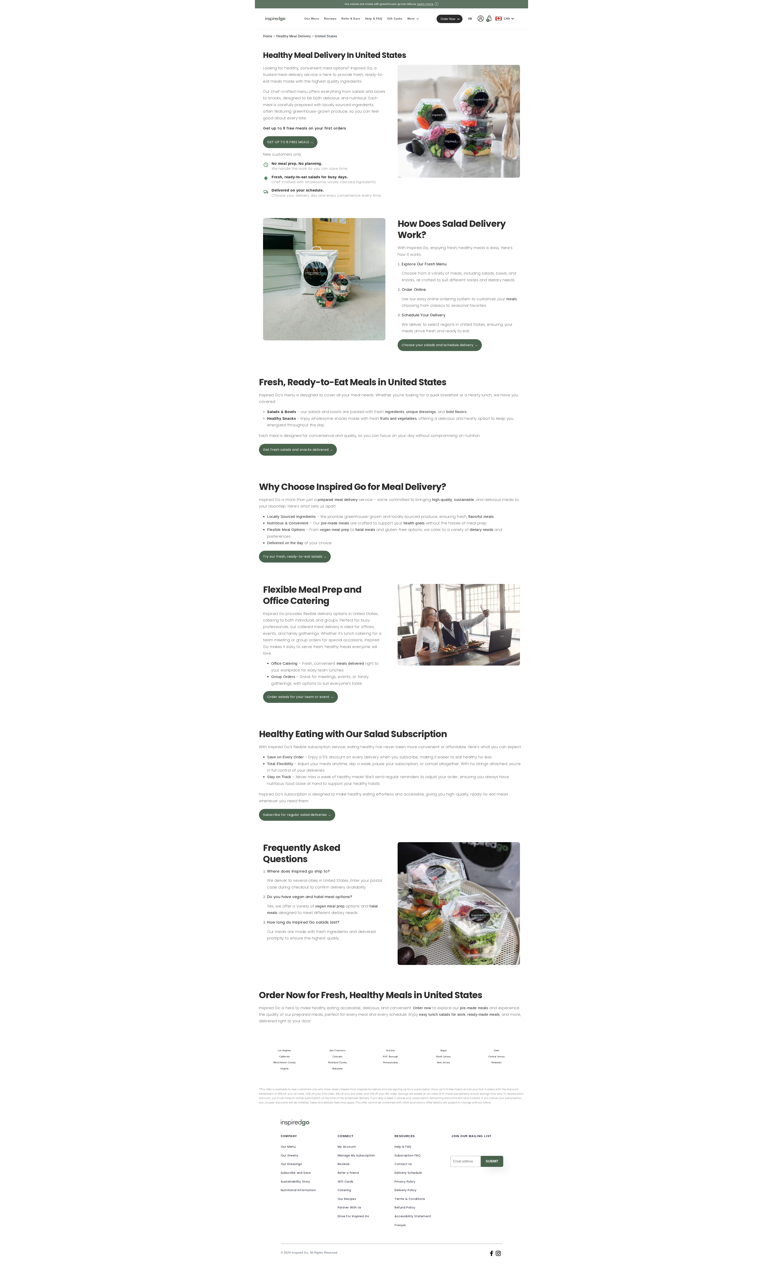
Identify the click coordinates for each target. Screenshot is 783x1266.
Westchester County (284, 1062)
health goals (414, 523)
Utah (496, 1050)
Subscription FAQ (408, 1155)
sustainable (464, 500)
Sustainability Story (295, 1182)
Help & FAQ (403, 1147)
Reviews (344, 1164)
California (284, 1056)
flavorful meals (481, 517)
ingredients (394, 412)
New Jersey (443, 1062)
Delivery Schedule (408, 1173)
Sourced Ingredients (298, 517)
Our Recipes (347, 1199)
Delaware (496, 1062)
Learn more (425, 4)
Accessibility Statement (413, 1216)
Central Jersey (496, 1056)
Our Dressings (291, 1164)
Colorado (338, 1056)
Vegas (443, 1050)
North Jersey (443, 1056)
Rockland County (337, 1062)
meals (511, 299)
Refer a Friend (348, 1173)
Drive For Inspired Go (353, 1216)
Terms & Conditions (410, 1199)
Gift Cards (345, 1182)
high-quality (442, 500)
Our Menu (288, 1147)
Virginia (284, 1068)
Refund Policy (405, 1207)
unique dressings (421, 412)
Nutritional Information (298, 1190)
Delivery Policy (406, 1190)
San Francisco (338, 1050)
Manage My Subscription (356, 1155)
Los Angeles (284, 1050)
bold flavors (456, 412)
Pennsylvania (390, 1062)
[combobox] (505, 18)
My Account (347, 1147)
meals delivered (350, 663)
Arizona (390, 1050)
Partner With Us (349, 1207)
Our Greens (289, 1155)
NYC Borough (390, 1056)
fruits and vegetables (398, 418)
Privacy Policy (405, 1182)
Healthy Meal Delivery (293, 36)
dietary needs (481, 530)
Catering (344, 1190)
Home (267, 36)
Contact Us (403, 1164)
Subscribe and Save (296, 1173)
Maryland (337, 1068)
